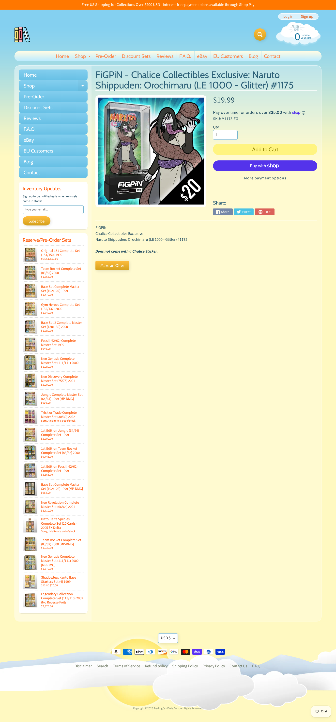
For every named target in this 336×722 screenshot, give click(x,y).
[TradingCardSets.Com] (22, 34)
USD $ (166, 638)
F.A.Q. (185, 56)
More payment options (265, 178)
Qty (216, 127)
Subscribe (37, 221)
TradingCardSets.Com (166, 708)
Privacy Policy (213, 666)
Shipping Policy (185, 666)
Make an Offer (112, 265)
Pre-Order (105, 56)
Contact (272, 56)
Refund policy (156, 666)
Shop (83, 57)
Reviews (164, 56)
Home (62, 56)
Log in (288, 16)
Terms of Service (126, 666)
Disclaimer (83, 666)
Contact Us (238, 666)
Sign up (307, 16)
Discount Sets (136, 56)
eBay (202, 56)
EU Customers (228, 56)
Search (102, 666)
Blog (253, 56)
